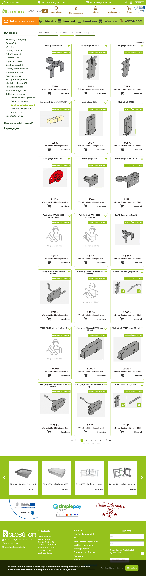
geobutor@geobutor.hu (100, 2)
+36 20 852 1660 (12, 2)
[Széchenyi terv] (140, 10)
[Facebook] (126, 2)
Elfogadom (132, 568)
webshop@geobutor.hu (14, 547)
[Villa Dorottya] (110, 510)
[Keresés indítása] (45, 11)
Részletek (65, 93)
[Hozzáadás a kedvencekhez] (69, 46)
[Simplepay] (67, 510)
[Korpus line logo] (138, 2)
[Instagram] (131, 2)
